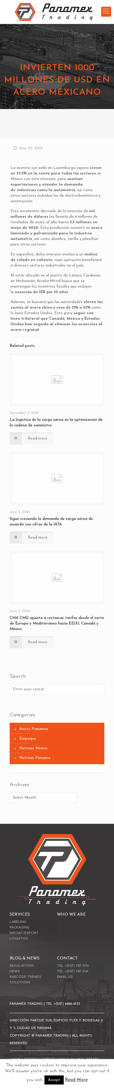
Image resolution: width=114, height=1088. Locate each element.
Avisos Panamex (33, 729)
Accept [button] (54, 1080)
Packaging (20, 927)
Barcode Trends (25, 977)
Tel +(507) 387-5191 (72, 971)
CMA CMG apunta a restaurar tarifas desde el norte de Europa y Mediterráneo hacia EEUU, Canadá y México (57, 623)
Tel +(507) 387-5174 (73, 966)
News (15, 971)
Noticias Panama (34, 758)
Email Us (65, 977)
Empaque (27, 739)
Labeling (18, 922)
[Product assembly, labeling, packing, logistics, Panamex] (57, 12)
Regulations (22, 966)
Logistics (19, 938)
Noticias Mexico (33, 748)
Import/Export (24, 933)
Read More (76, 1080)
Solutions (20, 982)
